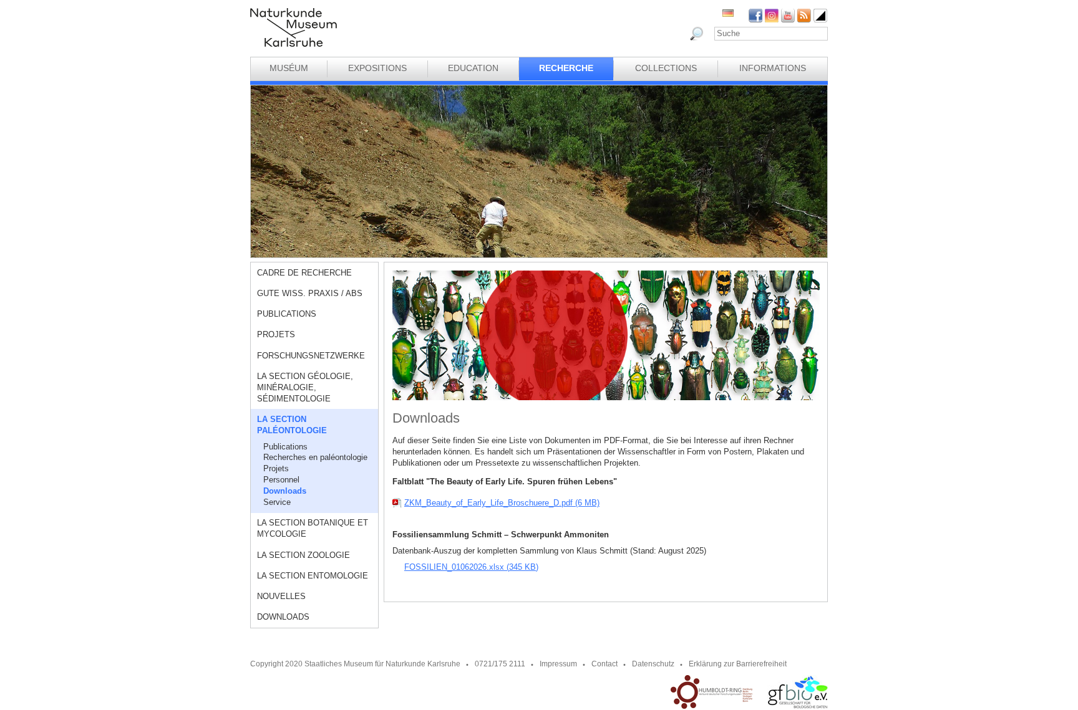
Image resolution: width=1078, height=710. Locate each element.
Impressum (558, 664)
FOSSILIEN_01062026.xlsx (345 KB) (471, 567)
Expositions (377, 68)
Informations (772, 68)
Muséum (289, 68)
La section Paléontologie (292, 425)
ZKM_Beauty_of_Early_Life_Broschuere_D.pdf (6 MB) (502, 502)
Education (473, 68)
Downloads (284, 491)
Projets (276, 334)
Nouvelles (281, 596)
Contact (604, 664)
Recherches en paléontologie (315, 457)
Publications (286, 314)
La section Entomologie (312, 575)
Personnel (281, 479)
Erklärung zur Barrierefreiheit (738, 664)
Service (277, 502)
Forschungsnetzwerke (311, 355)
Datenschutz (653, 664)
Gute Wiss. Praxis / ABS (309, 293)
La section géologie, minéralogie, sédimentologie (305, 387)
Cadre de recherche (304, 272)
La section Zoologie (303, 555)
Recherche (566, 68)
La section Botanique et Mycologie (312, 528)
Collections (666, 68)
